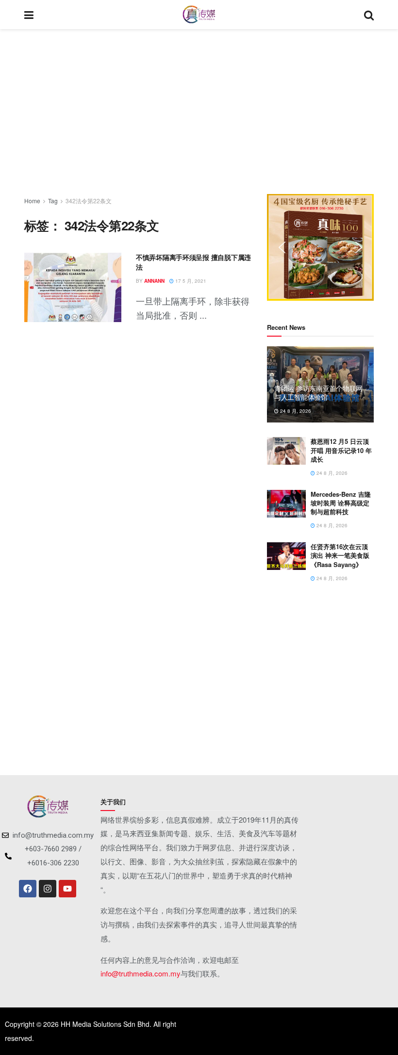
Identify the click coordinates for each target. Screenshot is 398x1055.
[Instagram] (47, 888)
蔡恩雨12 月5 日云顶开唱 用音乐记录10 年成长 (341, 450)
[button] (282, 247)
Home (32, 200)
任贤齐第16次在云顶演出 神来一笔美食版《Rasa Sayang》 (340, 555)
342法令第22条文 (89, 200)
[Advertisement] (199, 111)
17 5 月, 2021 (190, 280)
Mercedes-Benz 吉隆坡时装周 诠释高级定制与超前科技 (341, 502)
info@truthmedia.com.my (140, 973)
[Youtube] (67, 888)
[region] (320, 247)
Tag (53, 200)
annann (154, 280)
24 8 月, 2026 (295, 410)
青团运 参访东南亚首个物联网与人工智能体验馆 (318, 392)
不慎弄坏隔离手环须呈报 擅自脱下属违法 (193, 262)
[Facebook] (27, 888)
